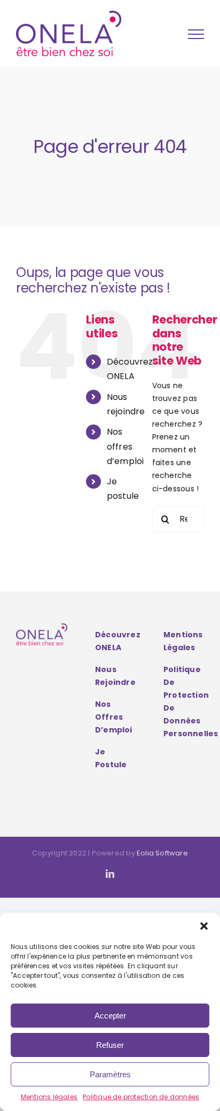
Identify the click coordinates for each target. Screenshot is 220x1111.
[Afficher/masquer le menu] (196, 34)
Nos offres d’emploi (125, 446)
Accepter (110, 1015)
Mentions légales (49, 1096)
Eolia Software (162, 853)
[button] (204, 926)
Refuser (110, 1045)
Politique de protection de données (141, 1096)
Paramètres (110, 1074)
